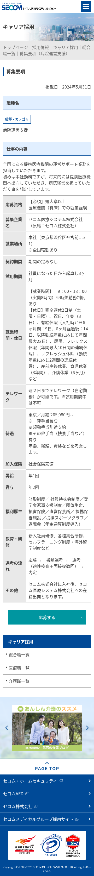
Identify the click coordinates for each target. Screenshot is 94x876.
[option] (47, 728)
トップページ (15, 47)
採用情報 (40, 47)
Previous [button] (6, 728)
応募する (47, 617)
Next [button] (87, 728)
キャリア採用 (65, 47)
